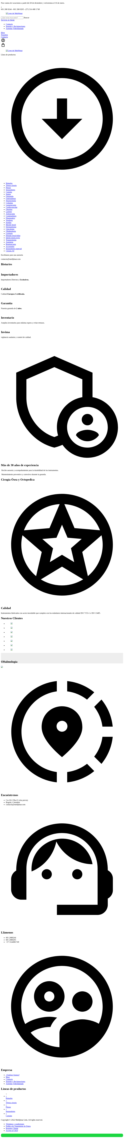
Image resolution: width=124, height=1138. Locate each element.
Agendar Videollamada (14, 28)
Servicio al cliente (8, 20)
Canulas (9, 1115)
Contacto (9, 24)
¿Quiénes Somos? (12, 1075)
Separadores (10, 1110)
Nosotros (4, 35)
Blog (3, 33)
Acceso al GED (12, 1131)
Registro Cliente (12, 1128)
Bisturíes (9, 1097)
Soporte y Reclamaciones (15, 26)
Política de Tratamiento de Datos (18, 1126)
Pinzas (8, 1106)
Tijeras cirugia (11, 1101)
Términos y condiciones (15, 1124)
